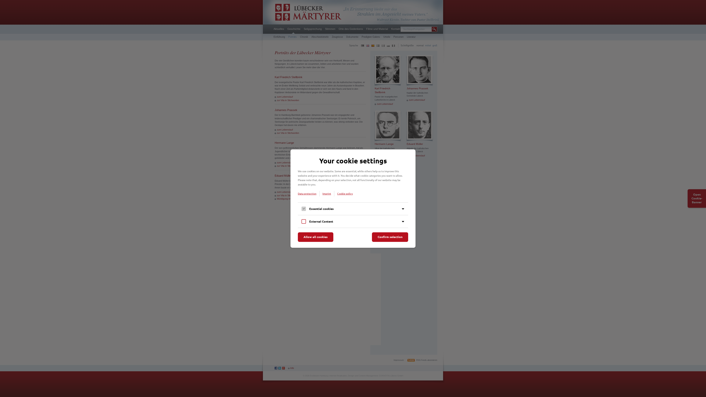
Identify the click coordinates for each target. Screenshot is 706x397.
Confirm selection (390, 237)
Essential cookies (321, 209)
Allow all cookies (316, 237)
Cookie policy (345, 193)
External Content (321, 221)
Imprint (326, 193)
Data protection (307, 193)
